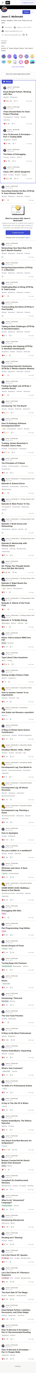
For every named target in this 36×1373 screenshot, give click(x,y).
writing (4, 1088)
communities (14, 486)
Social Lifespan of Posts (13, 946)
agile (4, 429)
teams (4, 509)
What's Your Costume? (12, 1068)
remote (4, 448)
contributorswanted (15, 770)
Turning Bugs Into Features (14, 963)
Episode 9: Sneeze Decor (13, 483)
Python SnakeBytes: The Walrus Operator (16, 1122)
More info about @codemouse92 (18, 74)
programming (6, 489)
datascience (6, 529)
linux (4, 660)
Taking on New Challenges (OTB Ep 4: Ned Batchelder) (18, 327)
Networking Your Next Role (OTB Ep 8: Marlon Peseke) (17, 249)
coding (16, 117)
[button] (4, 56)
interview (20, 196)
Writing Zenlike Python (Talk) (15, 675)
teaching (5, 548)
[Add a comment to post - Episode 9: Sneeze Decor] (8, 493)
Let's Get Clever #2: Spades (15, 1255)
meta (11, 948)
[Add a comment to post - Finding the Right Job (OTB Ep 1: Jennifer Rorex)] (8, 395)
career (14, 140)
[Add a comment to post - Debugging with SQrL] (8, 917)
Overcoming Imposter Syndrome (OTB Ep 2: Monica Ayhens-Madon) (18, 367)
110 (16, 1150)
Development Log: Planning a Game (15, 811)
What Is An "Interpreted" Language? (13, 1201)
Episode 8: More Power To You (16, 504)
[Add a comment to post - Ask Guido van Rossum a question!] (11, 719)
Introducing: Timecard (12, 998)
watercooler (6, 983)
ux (26, 529)
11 (17, 101)
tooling (9, 660)
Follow (26, 12)
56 (13, 1282)
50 (13, 1244)
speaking (5, 486)
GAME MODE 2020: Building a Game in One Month (15, 889)
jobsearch (11, 196)
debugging (6, 623)
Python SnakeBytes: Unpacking (16, 1051)
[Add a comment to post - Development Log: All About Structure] (11, 799)
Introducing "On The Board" (14, 406)
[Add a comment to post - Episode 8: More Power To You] (3, 513)
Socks (4, 981)
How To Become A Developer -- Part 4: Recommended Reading (16, 1331)
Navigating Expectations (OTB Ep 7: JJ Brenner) (17, 268)
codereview (6, 469)
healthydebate (14, 873)
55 (13, 877)
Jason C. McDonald (13, 87)
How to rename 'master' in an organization (15, 693)
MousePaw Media (26, 688)
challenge (5, 1258)
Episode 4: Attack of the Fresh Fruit (16, 604)
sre (26, 623)
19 (13, 756)
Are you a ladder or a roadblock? (17, 850)
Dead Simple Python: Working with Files (17, 93)
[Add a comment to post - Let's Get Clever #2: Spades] (11, 1262)
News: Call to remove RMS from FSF (16, 638)
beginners (13, 97)
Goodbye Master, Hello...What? (16, 750)
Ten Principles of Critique (13, 463)
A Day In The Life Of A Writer (15, 1103)
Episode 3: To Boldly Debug (14, 620)
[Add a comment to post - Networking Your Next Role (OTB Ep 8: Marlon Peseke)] (3, 257)
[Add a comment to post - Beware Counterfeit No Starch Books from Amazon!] (9, 1169)
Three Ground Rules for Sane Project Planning (16, 113)
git (18, 698)
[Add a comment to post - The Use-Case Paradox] (8, 1022)
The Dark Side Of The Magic (15, 1292)
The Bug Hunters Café (27, 478)
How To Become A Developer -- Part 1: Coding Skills (18, 135)
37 (17, 178)
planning (7, 120)
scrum (20, 429)
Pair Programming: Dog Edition (16, 928)
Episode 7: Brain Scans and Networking (14, 525)
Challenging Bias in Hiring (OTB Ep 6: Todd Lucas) (17, 288)
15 (13, 1319)
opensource (6, 735)
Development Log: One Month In (17, 767)
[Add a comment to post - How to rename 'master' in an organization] (11, 701)
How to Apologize (10, 833)
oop (5, 175)
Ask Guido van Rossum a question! (18, 712)
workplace (22, 448)
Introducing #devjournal (13, 1220)
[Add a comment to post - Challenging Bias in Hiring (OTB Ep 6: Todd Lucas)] (8, 296)
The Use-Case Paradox (12, 1016)
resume (27, 196)
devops (20, 623)
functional (20, 1315)
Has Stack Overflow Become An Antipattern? (16, 1141)
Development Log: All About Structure (15, 788)
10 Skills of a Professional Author (17, 1086)
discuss (4, 873)
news (4, 643)
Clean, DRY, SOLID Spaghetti (16, 172)
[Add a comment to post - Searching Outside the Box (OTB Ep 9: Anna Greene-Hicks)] (8, 200)
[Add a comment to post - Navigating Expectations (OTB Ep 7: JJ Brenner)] (3, 276)
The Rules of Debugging (14, 154)
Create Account (18, 233)
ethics (10, 1240)
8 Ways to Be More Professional (16, 1033)
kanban (26, 429)
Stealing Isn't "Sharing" (12, 1237)
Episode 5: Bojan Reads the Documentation (14, 584)
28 (14, 1040)
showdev (5, 1001)
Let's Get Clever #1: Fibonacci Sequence (15, 1273)
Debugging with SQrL (12, 910)
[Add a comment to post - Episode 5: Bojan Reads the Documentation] (10, 592)
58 (16, 572)
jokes (4, 913)
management (8, 117)
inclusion (10, 643)
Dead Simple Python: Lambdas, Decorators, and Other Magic (16, 1311)
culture (12, 157)
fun (11, 1258)
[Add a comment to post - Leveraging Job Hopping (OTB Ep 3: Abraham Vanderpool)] (10, 355)
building (30, 1185)
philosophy (12, 1018)
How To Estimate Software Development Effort (14, 424)
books (9, 1166)
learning (12, 548)
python (6, 97)
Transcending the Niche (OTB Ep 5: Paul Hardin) (18, 308)
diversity (18, 853)
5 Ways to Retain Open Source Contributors (16, 731)
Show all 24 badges (18, 66)
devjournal (5, 1223)
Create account (28, 3)
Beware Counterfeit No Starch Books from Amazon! (16, 1161)
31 (13, 1209)
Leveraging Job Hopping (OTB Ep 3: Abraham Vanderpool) (17, 347)
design (24, 175)
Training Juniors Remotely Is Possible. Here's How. (15, 444)
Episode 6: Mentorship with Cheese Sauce (14, 544)
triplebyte (11, 836)
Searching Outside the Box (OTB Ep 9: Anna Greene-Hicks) (18, 192)
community (24, 466)
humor (19, 157)
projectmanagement (25, 735)
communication (13, 466)
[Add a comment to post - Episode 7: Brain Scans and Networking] (3, 532)
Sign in (27, 237)
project (23, 117)
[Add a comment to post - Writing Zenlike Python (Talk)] (9, 682)
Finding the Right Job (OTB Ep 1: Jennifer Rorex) (16, 387)
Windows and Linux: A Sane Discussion (14, 869)
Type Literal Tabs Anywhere (15, 657)
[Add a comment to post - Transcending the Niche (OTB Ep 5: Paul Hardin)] (3, 315)
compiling (22, 1185)
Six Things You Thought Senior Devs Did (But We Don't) (16, 567)
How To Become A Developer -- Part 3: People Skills (16, 1351)
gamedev (5, 773)
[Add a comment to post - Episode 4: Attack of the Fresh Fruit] (8, 609)
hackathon (27, 770)
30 (13, 952)
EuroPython (23, 707)
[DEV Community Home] (7, 3)
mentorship (24, 486)
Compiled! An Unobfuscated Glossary (15, 1181)
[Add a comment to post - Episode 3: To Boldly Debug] (10, 627)
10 (13, 1359)
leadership (25, 507)
